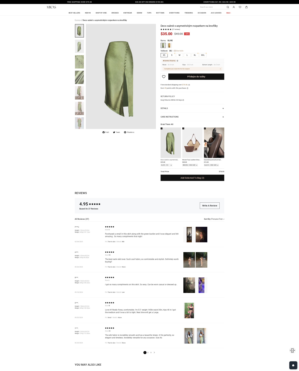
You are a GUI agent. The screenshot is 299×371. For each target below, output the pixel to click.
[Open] (293, 365)
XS (164, 55)
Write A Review (209, 205)
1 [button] (144, 352)
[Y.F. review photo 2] (201, 336)
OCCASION (202, 13)
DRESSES (115, 13)
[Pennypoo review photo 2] (201, 234)
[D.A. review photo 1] (189, 310)
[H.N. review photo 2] (201, 260)
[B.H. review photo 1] (189, 285)
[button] (154, 352)
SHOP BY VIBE (101, 13)
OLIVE (163, 45)
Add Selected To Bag (192, 178)
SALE (228, 13)
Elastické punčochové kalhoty (214, 160)
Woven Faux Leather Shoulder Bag (193, 160)
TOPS (149, 13)
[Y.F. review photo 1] (189, 336)
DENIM (139, 13)
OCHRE (169, 45)
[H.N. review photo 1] (189, 260)
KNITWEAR (127, 13)
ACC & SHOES (216, 13)
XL (195, 55)
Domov (78, 20)
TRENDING (189, 13)
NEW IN (88, 13)
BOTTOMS (160, 13)
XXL (203, 55)
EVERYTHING (174, 13)
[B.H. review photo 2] (201, 285)
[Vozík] (246, 7)
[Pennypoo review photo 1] (189, 234)
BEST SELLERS (74, 13)
